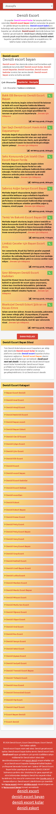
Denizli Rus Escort (14, 634)
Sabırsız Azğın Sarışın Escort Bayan (24, 188)
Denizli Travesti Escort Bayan (20, 671)
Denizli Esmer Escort (15, 517)
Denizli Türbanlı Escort (16, 678)
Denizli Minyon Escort (16, 598)
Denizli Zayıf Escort (15, 707)
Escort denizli (12, 722)
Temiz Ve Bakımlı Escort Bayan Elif (24, 217)
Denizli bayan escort (15, 422)
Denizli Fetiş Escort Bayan (18, 532)
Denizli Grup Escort (15, 554)
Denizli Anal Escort (15, 400)
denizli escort (28, 791)
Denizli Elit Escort (14, 459)
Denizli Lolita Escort (15, 576)
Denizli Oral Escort (15, 627)
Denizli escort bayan (15, 473)
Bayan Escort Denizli (15, 393)
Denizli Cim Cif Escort (16, 437)
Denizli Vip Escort (14, 700)
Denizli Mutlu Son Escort (17, 605)
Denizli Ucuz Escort (15, 685)
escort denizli (31, 760)
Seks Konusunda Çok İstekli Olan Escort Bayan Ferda (23, 158)
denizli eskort (28, 808)
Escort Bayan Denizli (15, 715)
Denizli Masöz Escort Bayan (19, 590)
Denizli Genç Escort (15, 539)
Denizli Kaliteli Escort (16, 561)
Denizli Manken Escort (16, 583)
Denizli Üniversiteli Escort (18, 693)
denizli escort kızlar (28, 802)
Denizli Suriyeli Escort (16, 663)
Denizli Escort (12, 466)
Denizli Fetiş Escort (15, 524)
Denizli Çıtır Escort (15, 451)
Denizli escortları (14, 495)
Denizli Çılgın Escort (15, 444)
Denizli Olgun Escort (15, 619)
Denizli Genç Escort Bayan (18, 546)
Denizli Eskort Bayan (16, 510)
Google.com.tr (46, 778)
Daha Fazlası (27, 336)
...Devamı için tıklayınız (27, 145)
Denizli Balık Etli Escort (17, 415)
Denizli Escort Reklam (16, 488)
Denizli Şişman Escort (16, 656)
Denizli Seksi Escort (15, 649)
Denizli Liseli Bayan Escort (18, 568)
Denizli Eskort (12, 502)
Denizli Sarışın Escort (16, 641)
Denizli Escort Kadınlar (16, 481)
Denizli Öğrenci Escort (16, 612)
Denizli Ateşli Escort (15, 407)
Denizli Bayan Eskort (16, 429)
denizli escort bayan (28, 797)
